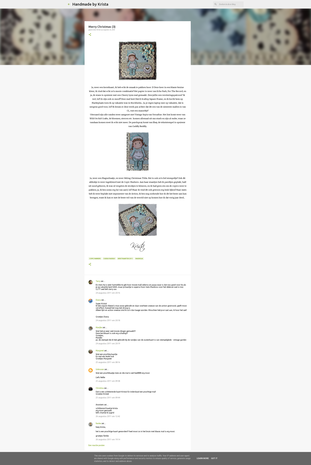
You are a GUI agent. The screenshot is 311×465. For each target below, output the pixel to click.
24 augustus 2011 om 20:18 (108, 320)
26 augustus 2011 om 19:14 (108, 439)
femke (98, 423)
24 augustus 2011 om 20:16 (108, 293)
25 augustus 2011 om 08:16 (108, 362)
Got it (214, 458)
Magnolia (139, 258)
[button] (89, 34)
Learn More (203, 458)
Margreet (100, 350)
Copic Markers (95, 258)
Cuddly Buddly (109, 258)
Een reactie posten (96, 445)
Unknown (100, 369)
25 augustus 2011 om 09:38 (108, 381)
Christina (100, 388)
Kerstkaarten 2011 (125, 258)
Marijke (99, 327)
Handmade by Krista (90, 4)
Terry (98, 281)
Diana (98, 300)
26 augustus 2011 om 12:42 (108, 416)
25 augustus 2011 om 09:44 (108, 397)
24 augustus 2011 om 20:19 (108, 343)
